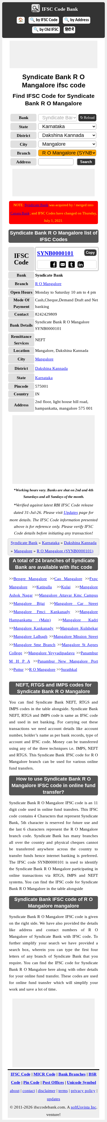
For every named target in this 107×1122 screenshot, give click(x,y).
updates (53, 1099)
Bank (23, 117)
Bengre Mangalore (30, 579)
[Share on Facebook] (53, 264)
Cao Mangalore (68, 579)
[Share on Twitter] (71, 264)
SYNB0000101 (55, 253)
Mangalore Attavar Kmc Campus (68, 595)
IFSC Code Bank (60, 9)
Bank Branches (72, 1074)
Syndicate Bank (36, 205)
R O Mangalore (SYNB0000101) (65, 551)
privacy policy (83, 1090)
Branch (23, 153)
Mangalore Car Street (76, 603)
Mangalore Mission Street (76, 636)
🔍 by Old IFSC (45, 30)
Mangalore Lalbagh (30, 636)
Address (23, 162)
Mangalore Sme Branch (34, 645)
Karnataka (44, 378)
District (23, 135)
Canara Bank (20, 213)
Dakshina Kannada (51, 368)
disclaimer (46, 1090)
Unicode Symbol (81, 1082)
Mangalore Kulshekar (79, 628)
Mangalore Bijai (29, 603)
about (14, 1090)
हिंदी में (69, 30)
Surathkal (69, 669)
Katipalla (44, 587)
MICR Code (44, 1074)
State (23, 127)
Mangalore (44, 359)
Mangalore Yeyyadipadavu (51, 653)
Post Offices (53, 1082)
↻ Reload (87, 117)
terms (63, 1090)
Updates (71, 512)
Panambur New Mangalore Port (68, 661)
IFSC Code (20, 1074)
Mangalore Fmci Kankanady (41, 612)
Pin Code (31, 1082)
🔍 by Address (76, 20)
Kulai (66, 587)
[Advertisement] (53, 54)
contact (28, 1090)
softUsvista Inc (83, 1107)
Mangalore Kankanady (33, 628)
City (23, 144)
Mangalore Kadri (80, 620)
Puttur (18, 669)
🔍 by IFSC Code (44, 20)
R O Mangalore (48, 284)
